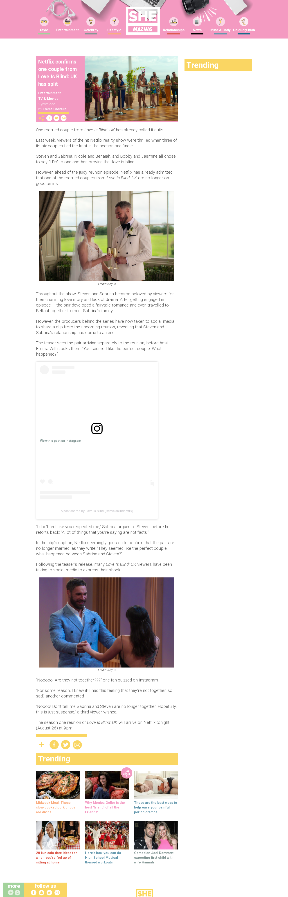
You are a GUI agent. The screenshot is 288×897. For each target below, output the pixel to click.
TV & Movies (48, 99)
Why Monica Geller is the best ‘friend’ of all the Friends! (105, 807)
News (197, 30)
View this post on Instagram (60, 441)
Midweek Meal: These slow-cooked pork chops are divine (55, 807)
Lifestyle (114, 30)
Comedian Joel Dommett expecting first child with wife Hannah (153, 857)
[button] (18, 893)
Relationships (173, 30)
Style (44, 30)
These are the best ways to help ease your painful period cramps (155, 807)
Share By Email (64, 118)
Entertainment (67, 30)
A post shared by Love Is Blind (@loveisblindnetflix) (97, 511)
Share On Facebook (49, 118)
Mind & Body (220, 30)
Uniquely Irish (244, 30)
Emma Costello (55, 109)
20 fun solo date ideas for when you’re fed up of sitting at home (56, 857)
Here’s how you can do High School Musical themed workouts (103, 857)
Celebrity (91, 30)
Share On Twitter (56, 118)
